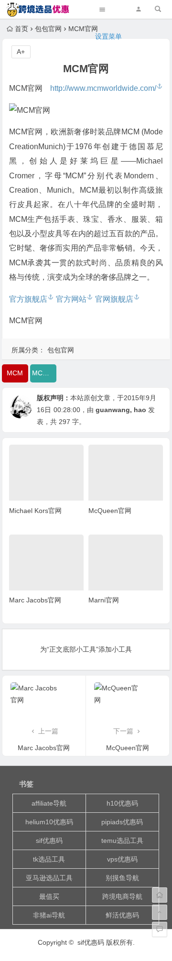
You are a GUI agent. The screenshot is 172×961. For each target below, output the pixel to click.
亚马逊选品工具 (49, 878)
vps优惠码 (122, 859)
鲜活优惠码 (122, 915)
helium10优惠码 (49, 822)
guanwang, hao (121, 410)
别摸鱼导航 (122, 878)
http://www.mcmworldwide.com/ (103, 88)
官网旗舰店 (114, 299)
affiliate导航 (49, 803)
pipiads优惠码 (122, 822)
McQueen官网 (109, 510)
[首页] (159, 895)
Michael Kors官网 (35, 510)
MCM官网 (44, 373)
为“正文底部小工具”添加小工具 (86, 649)
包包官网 (60, 350)
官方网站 (71, 299)
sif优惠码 (49, 840)
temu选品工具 (122, 840)
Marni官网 (103, 600)
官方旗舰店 (28, 299)
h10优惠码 (122, 803)
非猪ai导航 (49, 915)
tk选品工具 (49, 859)
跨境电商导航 (122, 896)
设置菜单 (108, 36)
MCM (15, 373)
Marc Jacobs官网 (35, 600)
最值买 (49, 896)
